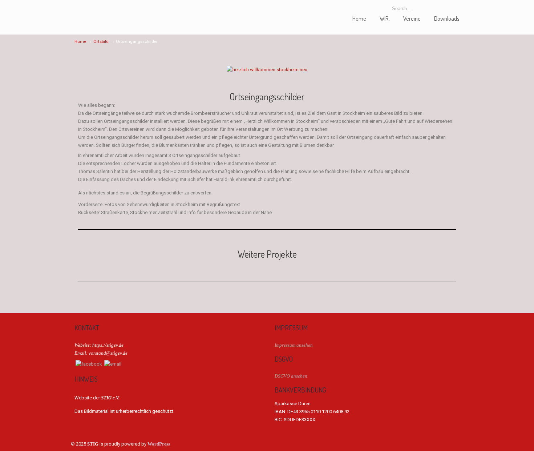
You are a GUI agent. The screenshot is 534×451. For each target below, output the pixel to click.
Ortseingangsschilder (267, 96)
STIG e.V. (101, 12)
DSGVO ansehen (291, 376)
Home (80, 41)
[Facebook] (89, 364)
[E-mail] (112, 364)
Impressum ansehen (294, 345)
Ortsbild (101, 41)
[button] (85, 69)
